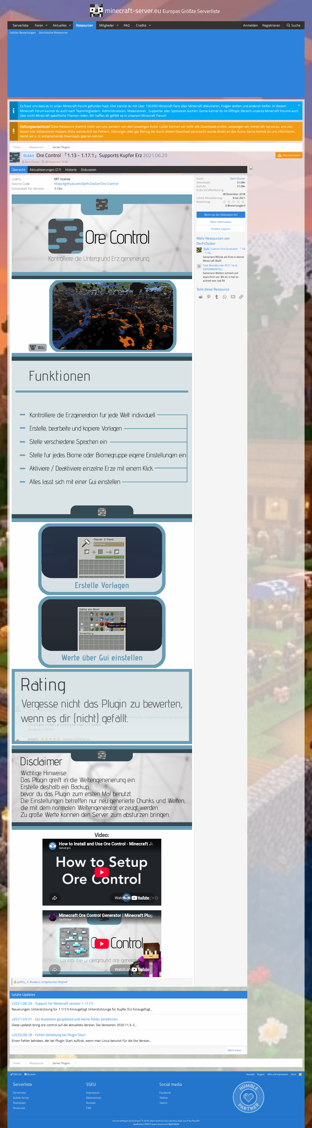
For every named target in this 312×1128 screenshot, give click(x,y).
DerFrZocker (32, 162)
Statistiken (19, 1103)
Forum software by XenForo (140, 1120)
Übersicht (18, 169)
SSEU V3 (17, 1074)
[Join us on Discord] (251, 168)
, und (42, 982)
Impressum (93, 1092)
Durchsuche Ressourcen (53, 32)
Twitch (163, 1103)
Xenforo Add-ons (184, 1120)
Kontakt (250, 1074)
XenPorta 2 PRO (141, 1124)
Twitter (163, 1098)
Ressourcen (84, 25)
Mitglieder (106, 25)
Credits (141, 25)
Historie (71, 169)
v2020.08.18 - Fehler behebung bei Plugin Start (49, 1035)
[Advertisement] (156, 67)
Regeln (260, 1074)
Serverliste (20, 25)
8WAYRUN (174, 1124)
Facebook (165, 1092)
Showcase (19, 1108)
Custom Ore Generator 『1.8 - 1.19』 (224, 251)
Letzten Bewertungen (23, 32)
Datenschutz (93, 1098)
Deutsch (31, 1074)
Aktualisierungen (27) (45, 169)
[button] (47, 25)
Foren (39, 25)
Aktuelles (59, 25)
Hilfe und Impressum (277, 1074)
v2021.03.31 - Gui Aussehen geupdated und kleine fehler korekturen (65, 1019)
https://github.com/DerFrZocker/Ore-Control (86, 183)
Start (293, 1074)
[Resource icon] (199, 266)
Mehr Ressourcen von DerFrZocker (213, 241)
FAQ (127, 25)
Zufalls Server (21, 1098)
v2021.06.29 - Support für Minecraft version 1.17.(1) (52, 1003)
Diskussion (88, 169)
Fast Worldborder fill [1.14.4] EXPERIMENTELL (220, 267)
